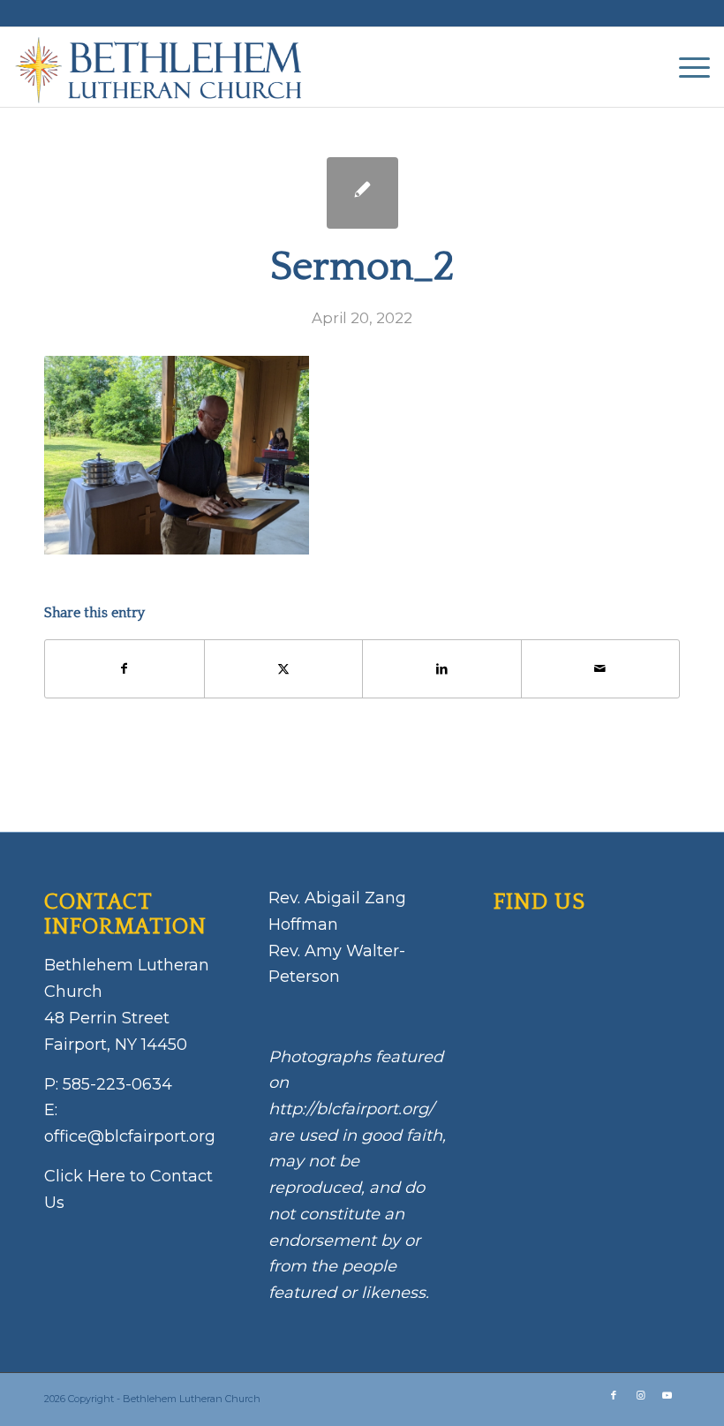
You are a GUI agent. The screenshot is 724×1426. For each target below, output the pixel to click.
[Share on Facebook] (124, 669)
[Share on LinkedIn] (442, 669)
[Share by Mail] (601, 669)
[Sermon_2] (362, 193)
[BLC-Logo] (166, 67)
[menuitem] (685, 67)
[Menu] (685, 67)
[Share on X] (284, 669)
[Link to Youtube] (666, 1395)
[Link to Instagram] (640, 1395)
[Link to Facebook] (613, 1395)
